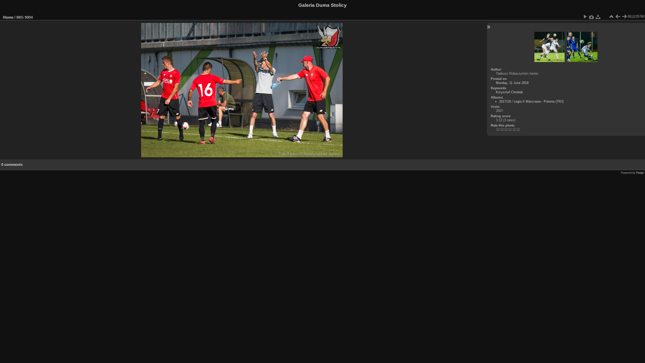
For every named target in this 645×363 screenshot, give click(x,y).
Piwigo (640, 172)
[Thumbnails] (611, 16)
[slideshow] (585, 16)
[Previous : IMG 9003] (618, 16)
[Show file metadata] (591, 16)
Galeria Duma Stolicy (322, 5)
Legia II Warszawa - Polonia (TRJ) (539, 101)
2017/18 (505, 101)
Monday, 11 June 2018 (512, 83)
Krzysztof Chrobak (509, 92)
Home (8, 17)
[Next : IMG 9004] (624, 16)
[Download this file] (598, 16)
